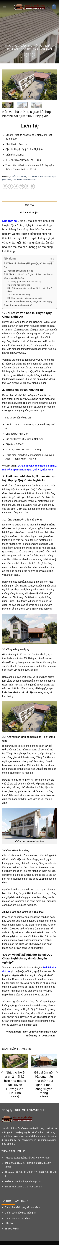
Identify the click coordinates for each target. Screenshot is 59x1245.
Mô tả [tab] (29, 205)
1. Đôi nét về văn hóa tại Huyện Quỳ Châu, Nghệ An (28, 265)
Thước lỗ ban (12, 1228)
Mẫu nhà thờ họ (31, 46)
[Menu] (4, 7)
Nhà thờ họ (9, 220)
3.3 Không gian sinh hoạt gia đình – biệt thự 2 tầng (29, 289)
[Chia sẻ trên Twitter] (15, 186)
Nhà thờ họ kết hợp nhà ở (24, 180)
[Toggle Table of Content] (50, 259)
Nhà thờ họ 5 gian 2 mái (36, 48)
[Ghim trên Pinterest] (26, 186)
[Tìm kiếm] (54, 6)
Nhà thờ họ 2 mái (35, 176)
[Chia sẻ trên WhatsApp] (5, 186)
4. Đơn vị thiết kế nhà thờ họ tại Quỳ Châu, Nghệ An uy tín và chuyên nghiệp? (28, 303)
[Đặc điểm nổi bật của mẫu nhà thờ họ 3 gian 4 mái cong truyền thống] (44, 1061)
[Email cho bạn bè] (21, 186)
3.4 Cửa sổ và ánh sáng (18, 295)
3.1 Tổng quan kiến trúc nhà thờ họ (24, 281)
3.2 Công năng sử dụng (18, 285)
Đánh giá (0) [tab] (29, 212)
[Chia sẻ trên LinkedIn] (32, 186)
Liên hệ (9, 1223)
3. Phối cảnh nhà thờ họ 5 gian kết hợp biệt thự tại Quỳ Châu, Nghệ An (28, 276)
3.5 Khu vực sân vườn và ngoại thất (24, 298)
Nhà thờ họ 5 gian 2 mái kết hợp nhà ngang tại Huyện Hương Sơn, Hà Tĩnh (15, 1083)
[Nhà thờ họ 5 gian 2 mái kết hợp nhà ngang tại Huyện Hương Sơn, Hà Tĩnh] (15, 1061)
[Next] (52, 85)
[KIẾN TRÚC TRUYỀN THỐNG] (29, 7)
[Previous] (7, 85)
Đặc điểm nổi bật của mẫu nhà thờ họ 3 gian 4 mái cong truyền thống (43, 1083)
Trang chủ (9, 46)
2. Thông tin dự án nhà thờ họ (19, 270)
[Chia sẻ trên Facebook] (10, 186)
